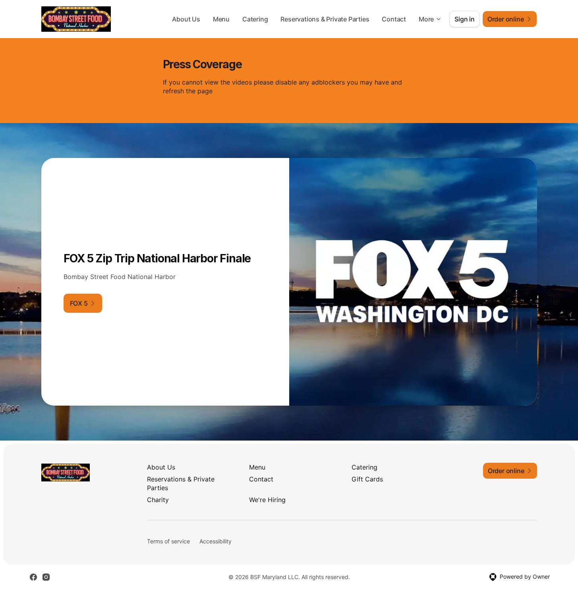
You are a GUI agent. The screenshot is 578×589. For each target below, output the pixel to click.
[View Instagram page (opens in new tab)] (46, 577)
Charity (158, 500)
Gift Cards (367, 479)
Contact (394, 19)
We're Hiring (267, 500)
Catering (255, 19)
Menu (221, 19)
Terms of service (168, 541)
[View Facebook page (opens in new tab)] (33, 577)
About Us (186, 19)
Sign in (464, 19)
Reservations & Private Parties (324, 19)
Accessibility (215, 541)
